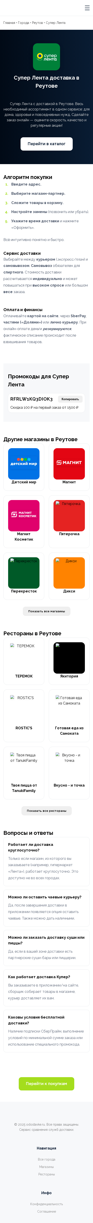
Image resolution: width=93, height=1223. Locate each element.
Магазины (46, 1167)
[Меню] (87, 8)
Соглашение (46, 1211)
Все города (46, 1159)
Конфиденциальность (46, 1204)
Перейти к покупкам (46, 1083)
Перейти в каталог (46, 143)
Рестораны (46, 1174)
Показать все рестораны (46, 811)
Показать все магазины (46, 611)
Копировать (70, 399)
